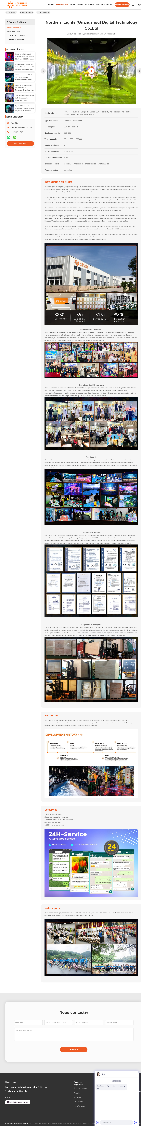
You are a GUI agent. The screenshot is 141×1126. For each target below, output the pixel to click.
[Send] (135, 1122)
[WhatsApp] (9, 138)
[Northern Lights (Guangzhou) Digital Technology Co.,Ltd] (17, 4)
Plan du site (27, 1123)
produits (72, 4)
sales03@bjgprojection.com (21, 127)
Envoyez (74, 1049)
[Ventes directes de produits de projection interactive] (91, 71)
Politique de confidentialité (13, 1123)
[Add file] (97, 1122)
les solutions (89, 4)
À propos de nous (62, 4)
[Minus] (135, 1074)
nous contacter (106, 4)
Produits (77, 1093)
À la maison (49, 4)
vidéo (97, 4)
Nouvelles (77, 1097)
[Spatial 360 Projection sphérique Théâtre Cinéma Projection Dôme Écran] (9, 108)
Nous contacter (79, 1106)
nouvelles (80, 4)
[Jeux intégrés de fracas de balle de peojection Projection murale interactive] (9, 97)
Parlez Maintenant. (20, 143)
